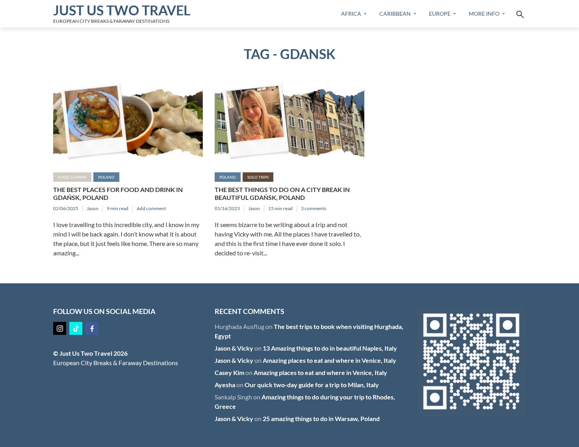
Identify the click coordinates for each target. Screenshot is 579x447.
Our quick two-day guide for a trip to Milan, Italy (312, 384)
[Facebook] (91, 328)
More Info (484, 13)
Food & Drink (72, 177)
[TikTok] (75, 328)
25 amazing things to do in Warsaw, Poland (321, 418)
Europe (440, 13)
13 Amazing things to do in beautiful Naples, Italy (330, 348)
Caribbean (395, 13)
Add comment (151, 208)
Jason (92, 208)
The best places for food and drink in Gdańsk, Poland (118, 193)
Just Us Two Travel (122, 10)
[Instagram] (59, 328)
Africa (351, 13)
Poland (106, 177)
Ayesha (225, 384)
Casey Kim (229, 372)
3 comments (313, 208)
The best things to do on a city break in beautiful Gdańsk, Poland (282, 193)
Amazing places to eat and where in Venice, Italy (329, 360)
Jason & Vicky (234, 348)
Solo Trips (258, 177)
